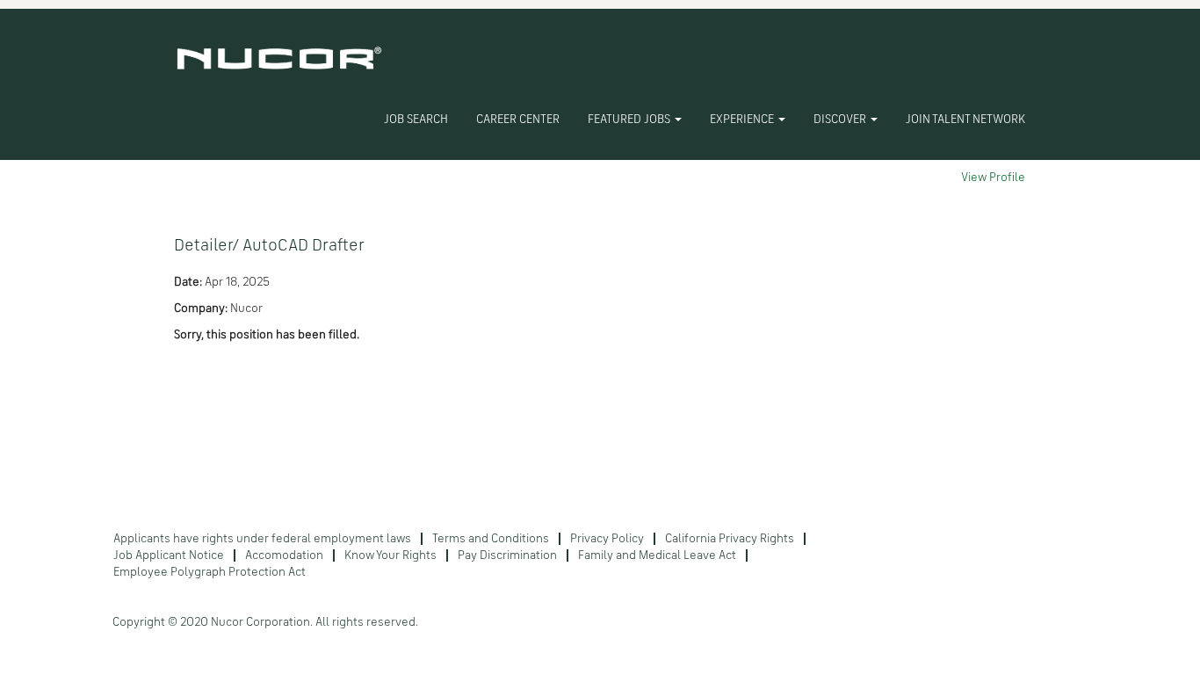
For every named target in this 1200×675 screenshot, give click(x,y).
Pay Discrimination (507, 555)
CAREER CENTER (518, 119)
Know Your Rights (390, 555)
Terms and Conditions (490, 539)
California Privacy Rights (729, 539)
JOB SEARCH (416, 119)
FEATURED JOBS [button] (630, 119)
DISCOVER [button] (841, 119)
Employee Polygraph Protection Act (209, 572)
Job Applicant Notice (168, 555)
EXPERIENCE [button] (743, 119)
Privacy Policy (607, 539)
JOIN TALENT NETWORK (965, 119)
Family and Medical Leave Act (657, 555)
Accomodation (284, 555)
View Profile (993, 177)
